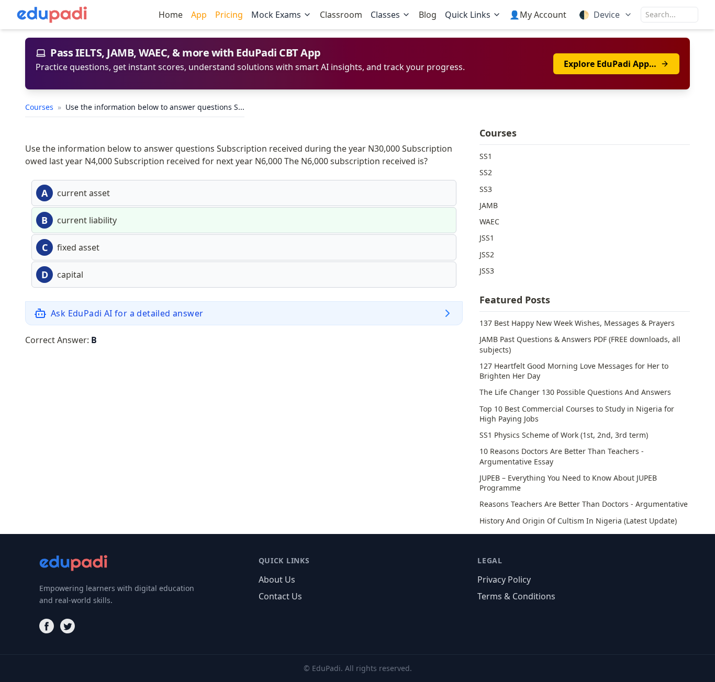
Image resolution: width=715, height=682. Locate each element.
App (199, 14)
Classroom (341, 14)
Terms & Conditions (516, 596)
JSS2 (486, 254)
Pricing (229, 14)
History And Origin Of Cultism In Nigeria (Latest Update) (578, 521)
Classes (385, 14)
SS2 (485, 172)
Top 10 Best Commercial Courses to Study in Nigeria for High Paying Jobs (576, 414)
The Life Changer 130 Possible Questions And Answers (575, 392)
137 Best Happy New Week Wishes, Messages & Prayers (577, 323)
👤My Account (537, 14)
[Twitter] (67, 626)
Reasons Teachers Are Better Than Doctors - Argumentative (583, 504)
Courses (40, 107)
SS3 (485, 189)
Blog (428, 14)
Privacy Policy (504, 579)
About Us (277, 579)
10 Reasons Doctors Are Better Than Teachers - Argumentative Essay (561, 456)
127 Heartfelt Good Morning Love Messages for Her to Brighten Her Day (573, 371)
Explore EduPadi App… (610, 64)
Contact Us (280, 596)
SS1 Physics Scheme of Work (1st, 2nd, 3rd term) (563, 435)
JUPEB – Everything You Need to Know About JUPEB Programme (568, 483)
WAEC (489, 221)
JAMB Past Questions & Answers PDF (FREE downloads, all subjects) (579, 344)
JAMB (488, 205)
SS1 (485, 156)
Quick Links (467, 14)
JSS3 (486, 271)
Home (171, 14)
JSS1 (486, 238)
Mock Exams (276, 14)
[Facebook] (46, 626)
